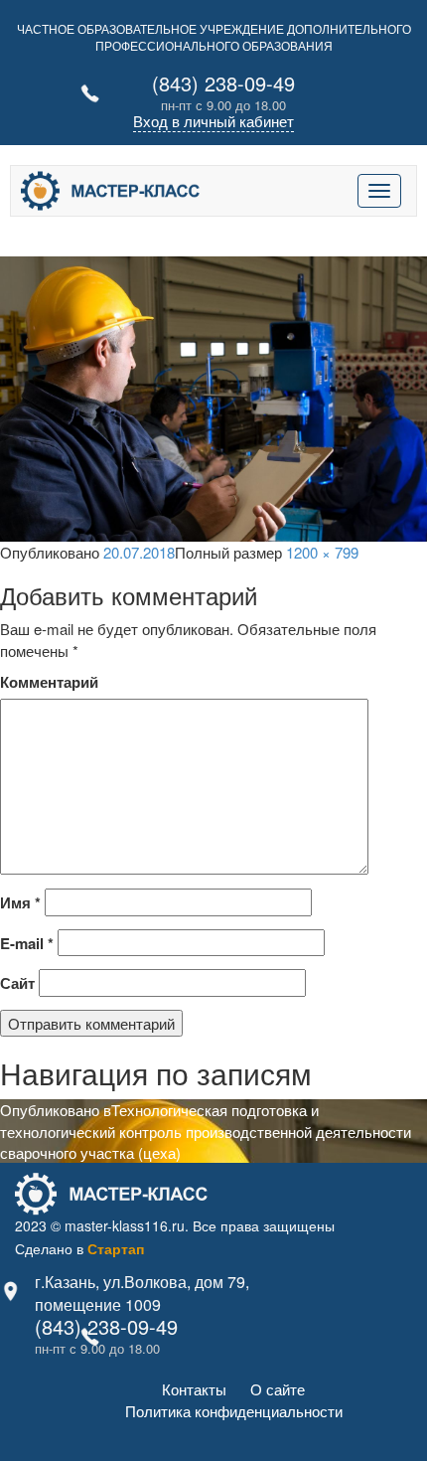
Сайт (17, 983)
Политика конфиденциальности (234, 1410)
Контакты (194, 1389)
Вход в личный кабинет (213, 120)
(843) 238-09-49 (223, 83)
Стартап (115, 1248)
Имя (20, 903)
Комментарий (49, 682)
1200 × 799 (322, 552)
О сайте (277, 1389)
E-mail (27, 943)
